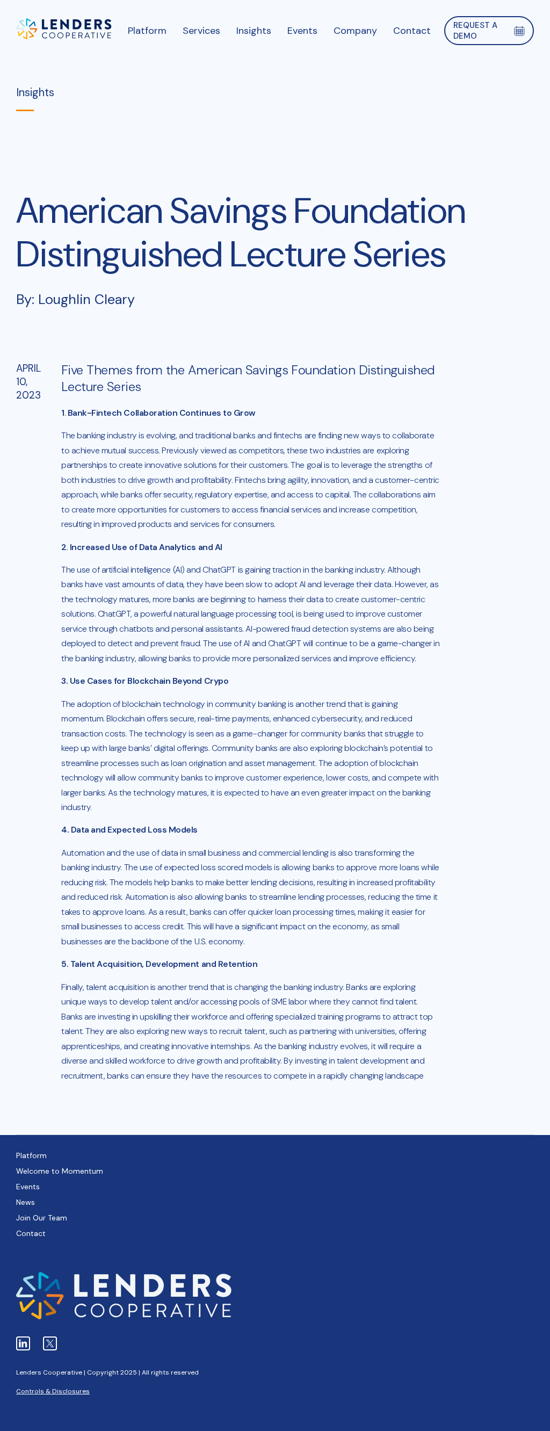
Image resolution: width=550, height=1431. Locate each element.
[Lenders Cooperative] (64, 30)
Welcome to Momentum (59, 1171)
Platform (31, 1155)
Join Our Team (41, 1218)
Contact (31, 1233)
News (25, 1202)
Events (28, 1186)
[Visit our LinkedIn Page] (23, 1343)
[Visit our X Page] (50, 1343)
